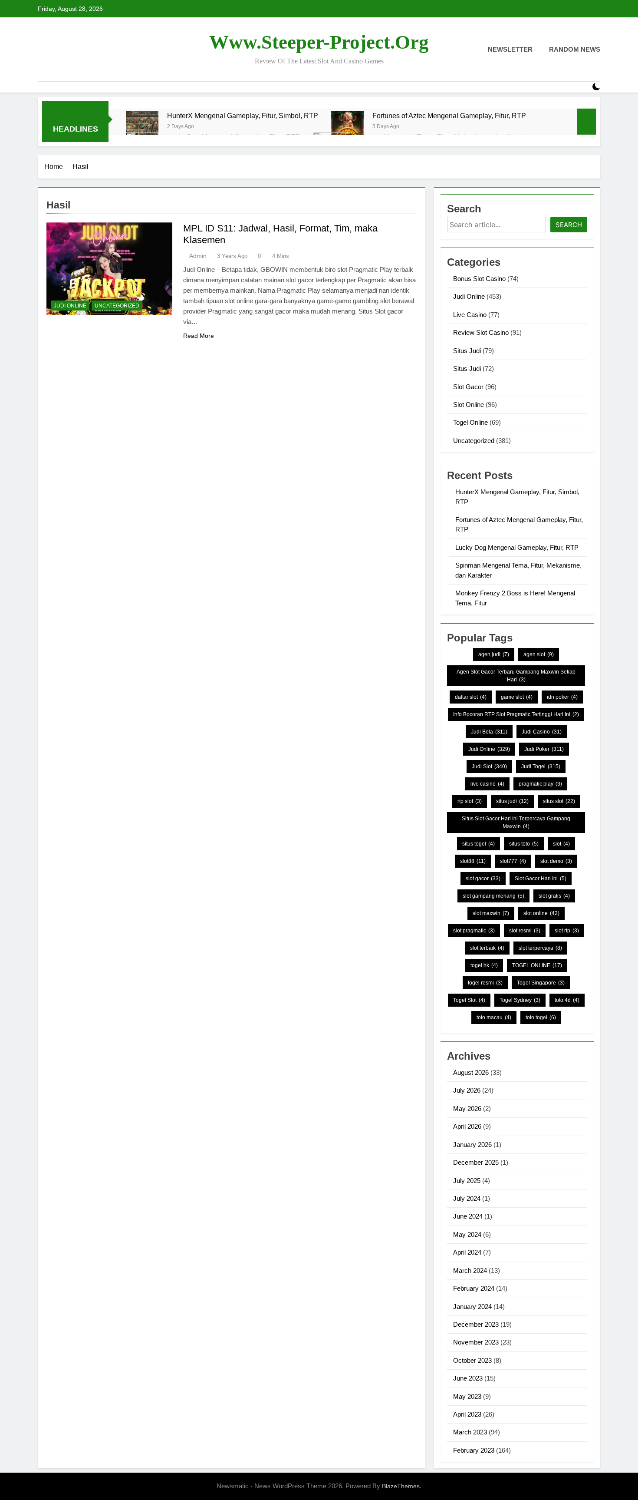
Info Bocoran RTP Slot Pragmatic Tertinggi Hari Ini (516, 714)
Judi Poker (544, 749)
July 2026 (466, 1090)
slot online (541, 913)
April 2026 (467, 1126)
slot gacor (483, 879)
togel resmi (485, 983)
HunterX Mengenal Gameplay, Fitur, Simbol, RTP (242, 115)
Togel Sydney (520, 1000)
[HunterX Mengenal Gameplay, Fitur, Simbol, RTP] (142, 127)
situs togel (478, 844)
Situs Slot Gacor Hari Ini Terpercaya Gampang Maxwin (516, 822)
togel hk (484, 965)
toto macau (494, 1017)
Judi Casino (542, 732)
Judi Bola (489, 732)
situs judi (512, 801)
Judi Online (70, 306)
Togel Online (470, 422)
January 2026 (472, 1144)
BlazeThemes (401, 1486)
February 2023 (473, 1450)
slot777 (513, 861)
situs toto (524, 844)
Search (569, 225)
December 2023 (476, 1324)
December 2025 (476, 1162)
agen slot (538, 654)
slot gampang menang (493, 896)
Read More (198, 335)
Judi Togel (540, 766)
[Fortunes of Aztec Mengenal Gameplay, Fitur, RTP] (347, 127)
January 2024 (472, 1306)
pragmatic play (540, 784)
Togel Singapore (541, 983)
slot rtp (567, 931)
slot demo (556, 861)
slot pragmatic (474, 931)
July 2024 (466, 1198)
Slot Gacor (468, 386)
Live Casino (470, 314)
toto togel (541, 1017)
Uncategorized (117, 306)
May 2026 (467, 1108)
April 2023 (467, 1414)
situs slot (559, 801)
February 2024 (473, 1288)
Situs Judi (467, 350)
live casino (487, 784)
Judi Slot (489, 766)
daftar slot (471, 697)
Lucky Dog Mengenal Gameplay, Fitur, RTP (517, 547)
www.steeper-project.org (319, 42)
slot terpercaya (540, 948)
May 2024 (467, 1234)
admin (198, 255)
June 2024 (468, 1216)
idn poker (562, 697)
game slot (517, 697)
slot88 (473, 861)
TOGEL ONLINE (537, 965)
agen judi (493, 654)
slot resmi (524, 931)
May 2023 (467, 1396)
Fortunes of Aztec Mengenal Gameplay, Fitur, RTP (449, 115)
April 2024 (467, 1252)
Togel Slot (469, 1000)
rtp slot (469, 801)
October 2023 (472, 1360)
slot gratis (554, 896)
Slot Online (468, 404)
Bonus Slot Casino (479, 278)
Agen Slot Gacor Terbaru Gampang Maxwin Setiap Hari (516, 676)
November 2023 (476, 1342)
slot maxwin (491, 913)
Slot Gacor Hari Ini (540, 879)
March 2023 (470, 1432)
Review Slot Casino (481, 332)
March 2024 (470, 1270)
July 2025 (466, 1180)
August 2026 (471, 1072)
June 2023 (468, 1378)
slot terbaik (487, 948)
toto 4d (567, 1000)
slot (561, 844)
